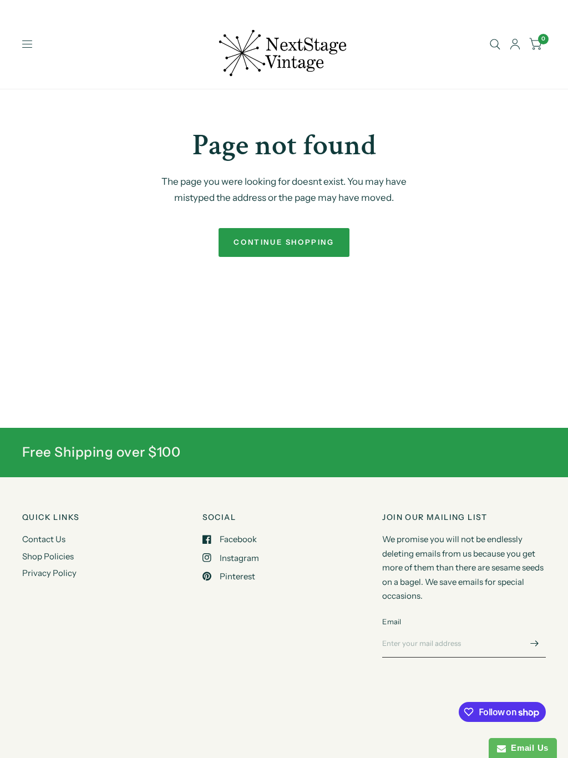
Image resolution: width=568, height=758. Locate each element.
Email (391, 621)
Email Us (527, 747)
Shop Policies (48, 556)
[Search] (495, 44)
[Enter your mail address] (535, 643)
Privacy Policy (49, 573)
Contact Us (43, 539)
